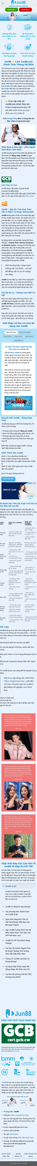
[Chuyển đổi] (3, 886)
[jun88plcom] (18, 3)
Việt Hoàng (14, 1134)
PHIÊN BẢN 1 (11, 9)
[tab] (11, 332)
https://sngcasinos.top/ (16, 107)
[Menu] (2, 3)
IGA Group (29, 196)
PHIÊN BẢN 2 (25, 9)
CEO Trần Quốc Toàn (26, 1138)
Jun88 (3, 1082)
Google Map (12, 118)
